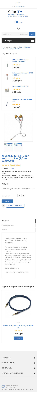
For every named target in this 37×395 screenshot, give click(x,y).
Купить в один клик (15, 206)
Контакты (4, 389)
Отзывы (5, 230)
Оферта (32, 389)
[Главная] (2, 47)
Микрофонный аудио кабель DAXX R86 (20, 61)
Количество (6, 196)
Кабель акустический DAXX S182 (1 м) (22, 74)
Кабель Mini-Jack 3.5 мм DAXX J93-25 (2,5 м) (18, 327)
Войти (19, 3)
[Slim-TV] (18, 13)
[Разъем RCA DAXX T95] (7, 90)
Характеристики (8, 225)
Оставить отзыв (15, 165)
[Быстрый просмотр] (18, 305)
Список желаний (18, 28)
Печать (3, 206)
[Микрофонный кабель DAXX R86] (7, 64)
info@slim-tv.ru (20, 6)
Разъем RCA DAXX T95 (20, 86)
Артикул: (5, 168)
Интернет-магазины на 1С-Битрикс (10, 386)
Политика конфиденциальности (18, 389)
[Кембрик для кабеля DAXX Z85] (7, 103)
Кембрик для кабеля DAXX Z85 (22, 100)
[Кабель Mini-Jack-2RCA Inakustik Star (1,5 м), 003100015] (8, 147)
